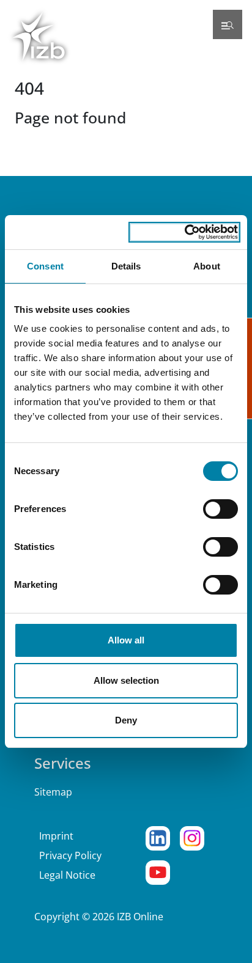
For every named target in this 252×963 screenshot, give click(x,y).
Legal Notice (67, 875)
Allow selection (126, 680)
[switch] (220, 509)
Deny (126, 720)
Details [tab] (126, 266)
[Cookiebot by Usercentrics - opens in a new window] (184, 232)
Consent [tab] (45, 266)
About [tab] (206, 266)
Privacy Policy (70, 855)
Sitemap (53, 792)
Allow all (126, 640)
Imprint (56, 836)
